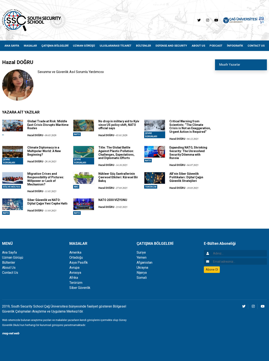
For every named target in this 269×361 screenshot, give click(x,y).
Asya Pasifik (78, 263)
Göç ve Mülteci (11, 187)
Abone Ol (212, 269)
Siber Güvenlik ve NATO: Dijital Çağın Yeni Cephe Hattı (47, 201)
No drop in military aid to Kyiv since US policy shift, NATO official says (118, 125)
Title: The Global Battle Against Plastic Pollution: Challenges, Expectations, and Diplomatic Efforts (116, 153)
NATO (77, 134)
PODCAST (216, 45)
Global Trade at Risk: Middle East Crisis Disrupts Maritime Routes (48, 125)
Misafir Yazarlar (229, 64)
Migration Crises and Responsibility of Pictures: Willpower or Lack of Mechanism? (45, 179)
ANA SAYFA (11, 45)
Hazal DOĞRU (35, 135)
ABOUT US (198, 45)
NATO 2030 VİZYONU (112, 200)
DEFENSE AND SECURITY (171, 45)
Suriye (141, 252)
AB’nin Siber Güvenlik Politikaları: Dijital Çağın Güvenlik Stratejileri (186, 177)
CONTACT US (256, 45)
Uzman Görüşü (12, 257)
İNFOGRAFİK (235, 45)
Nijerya (142, 273)
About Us (9, 268)
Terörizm (150, 187)
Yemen (141, 257)
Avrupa (74, 268)
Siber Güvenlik (79, 288)
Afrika (73, 278)
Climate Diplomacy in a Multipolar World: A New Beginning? (44, 151)
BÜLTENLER (143, 45)
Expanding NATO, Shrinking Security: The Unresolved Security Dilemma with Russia (188, 153)
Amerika (75, 252)
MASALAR (30, 45)
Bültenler (8, 263)
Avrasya (75, 273)
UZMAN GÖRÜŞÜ (84, 45)
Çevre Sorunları (151, 135)
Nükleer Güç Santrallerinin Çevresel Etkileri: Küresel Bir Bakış (118, 177)
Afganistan (144, 263)
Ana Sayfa (9, 252)
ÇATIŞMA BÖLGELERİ (55, 45)
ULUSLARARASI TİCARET (115, 45)
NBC (76, 187)
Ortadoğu (76, 257)
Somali (142, 278)
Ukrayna (142, 268)
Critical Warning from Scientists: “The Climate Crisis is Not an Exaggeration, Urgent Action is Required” (190, 126)
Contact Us (10, 273)
